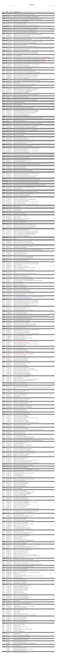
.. (37, 508)
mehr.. (32, 246)
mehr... (42, 249)
